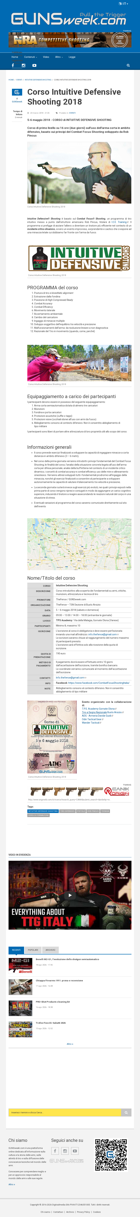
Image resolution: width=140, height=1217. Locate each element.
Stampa (18, 39)
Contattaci (58, 1212)
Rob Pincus (93, 811)
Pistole (81, 811)
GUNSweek (17, 101)
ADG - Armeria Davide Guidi (97, 715)
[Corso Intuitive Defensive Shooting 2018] (79, 173)
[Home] (69, 17)
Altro (58, 57)
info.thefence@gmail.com (103, 634)
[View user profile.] (17, 92)
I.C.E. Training (120, 222)
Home (15, 57)
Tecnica (105, 811)
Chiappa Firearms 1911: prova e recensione (59, 980)
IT (124, 3)
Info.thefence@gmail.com (71, 677)
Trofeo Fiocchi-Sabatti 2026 (51, 1023)
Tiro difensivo (67, 811)
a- (16, 46)
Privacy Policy (83, 1212)
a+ (20, 45)
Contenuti (29, 57)
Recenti (18, 950)
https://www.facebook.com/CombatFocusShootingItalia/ (99, 683)
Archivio (50, 950)
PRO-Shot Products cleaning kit (53, 1002)
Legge (72, 57)
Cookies (97, 1212)
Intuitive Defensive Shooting (43, 811)
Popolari (33, 950)
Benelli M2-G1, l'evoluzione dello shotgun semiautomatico (67, 959)
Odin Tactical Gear (92, 719)
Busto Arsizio (103, 712)
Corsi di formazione (38, 815)
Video (46, 57)
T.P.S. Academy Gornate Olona (99, 708)
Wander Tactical (91, 722)
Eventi (72, 113)
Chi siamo (45, 1212)
